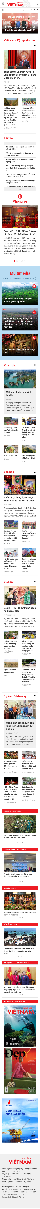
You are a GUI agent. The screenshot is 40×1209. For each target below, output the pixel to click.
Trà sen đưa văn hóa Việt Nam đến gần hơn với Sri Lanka (10, 765)
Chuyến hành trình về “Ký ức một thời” (19, 351)
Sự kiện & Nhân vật (15, 696)
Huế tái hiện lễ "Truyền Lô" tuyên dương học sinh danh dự (29, 534)
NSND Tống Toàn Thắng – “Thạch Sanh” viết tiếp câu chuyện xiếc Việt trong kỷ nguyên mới (11, 793)
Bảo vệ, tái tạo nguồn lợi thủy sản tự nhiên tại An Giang (19, 154)
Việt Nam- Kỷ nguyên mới (20, 40)
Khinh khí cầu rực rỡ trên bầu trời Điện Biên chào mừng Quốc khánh (29, 563)
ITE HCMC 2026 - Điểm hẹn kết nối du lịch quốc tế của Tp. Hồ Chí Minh (29, 432)
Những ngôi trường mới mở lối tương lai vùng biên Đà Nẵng (21, 182)
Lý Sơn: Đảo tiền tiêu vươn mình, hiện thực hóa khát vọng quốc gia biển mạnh (19, 951)
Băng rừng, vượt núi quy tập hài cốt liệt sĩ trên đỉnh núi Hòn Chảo (20, 836)
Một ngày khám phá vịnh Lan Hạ (18, 394)
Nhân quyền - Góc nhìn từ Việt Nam (16, 963)
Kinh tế (8, 582)
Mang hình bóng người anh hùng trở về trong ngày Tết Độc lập (20, 726)
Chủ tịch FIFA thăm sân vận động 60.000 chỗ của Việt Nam (29, 765)
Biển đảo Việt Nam (10, 924)
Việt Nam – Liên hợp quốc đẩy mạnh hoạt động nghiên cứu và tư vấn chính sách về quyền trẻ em (19, 989)
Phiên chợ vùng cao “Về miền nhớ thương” (11, 429)
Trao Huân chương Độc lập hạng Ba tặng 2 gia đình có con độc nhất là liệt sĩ (20, 168)
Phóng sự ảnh (29, 278)
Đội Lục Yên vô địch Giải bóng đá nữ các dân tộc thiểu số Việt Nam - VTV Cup (10, 535)
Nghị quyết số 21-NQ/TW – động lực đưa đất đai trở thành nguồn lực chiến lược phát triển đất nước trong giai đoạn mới (11, 116)
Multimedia (20, 273)
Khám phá (10, 365)
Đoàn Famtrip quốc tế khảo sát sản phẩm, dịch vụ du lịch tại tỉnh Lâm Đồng (29, 792)
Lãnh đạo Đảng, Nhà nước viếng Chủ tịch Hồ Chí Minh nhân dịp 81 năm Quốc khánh (29, 113)
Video (7, 278)
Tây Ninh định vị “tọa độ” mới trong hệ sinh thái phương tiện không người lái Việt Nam (28, 676)
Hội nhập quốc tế (10, 888)
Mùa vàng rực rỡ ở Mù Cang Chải (28, 457)
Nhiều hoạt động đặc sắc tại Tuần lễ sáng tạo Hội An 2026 (19, 499)
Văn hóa (9, 472)
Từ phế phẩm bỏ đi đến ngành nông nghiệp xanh (19, 160)
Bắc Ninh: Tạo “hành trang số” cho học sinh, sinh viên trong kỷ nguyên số (28, 646)
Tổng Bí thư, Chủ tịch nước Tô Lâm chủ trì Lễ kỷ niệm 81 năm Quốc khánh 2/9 (20, 74)
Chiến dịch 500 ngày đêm (12, 811)
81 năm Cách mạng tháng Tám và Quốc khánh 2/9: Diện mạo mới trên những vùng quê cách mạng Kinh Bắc (19, 322)
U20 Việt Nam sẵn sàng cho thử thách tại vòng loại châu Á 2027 (20, 28)
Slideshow (17, 278)
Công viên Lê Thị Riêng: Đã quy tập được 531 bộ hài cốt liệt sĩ (20, 233)
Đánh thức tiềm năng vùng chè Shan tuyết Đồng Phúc (18, 300)
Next (20, 189)
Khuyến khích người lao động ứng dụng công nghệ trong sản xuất (18, 875)
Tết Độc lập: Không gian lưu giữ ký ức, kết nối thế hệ (20, 148)
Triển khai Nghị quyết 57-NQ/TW (15, 849)
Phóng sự (20, 201)
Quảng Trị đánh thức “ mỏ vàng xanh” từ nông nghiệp (10, 644)
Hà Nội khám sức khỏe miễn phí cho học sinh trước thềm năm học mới (11, 563)
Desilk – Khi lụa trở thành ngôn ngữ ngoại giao (20, 609)
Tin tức (8, 138)
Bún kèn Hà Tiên (10, 456)
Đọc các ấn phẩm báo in (16, 1001)
